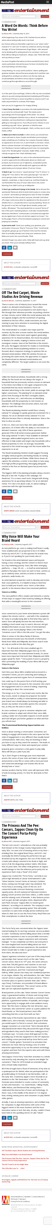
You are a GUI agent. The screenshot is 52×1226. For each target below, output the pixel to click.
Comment (7, 254)
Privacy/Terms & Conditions (20, 1201)
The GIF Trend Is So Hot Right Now (15, 1164)
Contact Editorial (38, 1197)
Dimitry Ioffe (9, 544)
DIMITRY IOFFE (9, 800)
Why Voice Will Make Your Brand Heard (17, 1155)
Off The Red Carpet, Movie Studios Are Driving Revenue (23, 1151)
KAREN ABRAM (9, 511)
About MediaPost (17, 1197)
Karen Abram (9, 301)
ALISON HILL (8, 267)
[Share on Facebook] (4, 248)
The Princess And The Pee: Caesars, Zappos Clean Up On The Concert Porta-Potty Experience (25, 1159)
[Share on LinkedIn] (9, 248)
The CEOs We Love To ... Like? (13, 1168)
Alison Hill (7, 34)
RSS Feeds (14, 1199)
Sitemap (22, 1199)
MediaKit (27, 1197)
